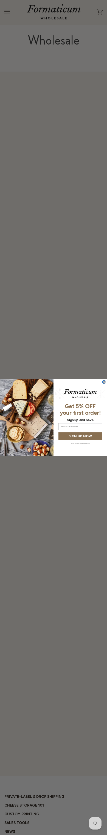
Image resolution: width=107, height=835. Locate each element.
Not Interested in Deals (80, 443)
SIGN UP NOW (80, 436)
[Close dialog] (104, 382)
